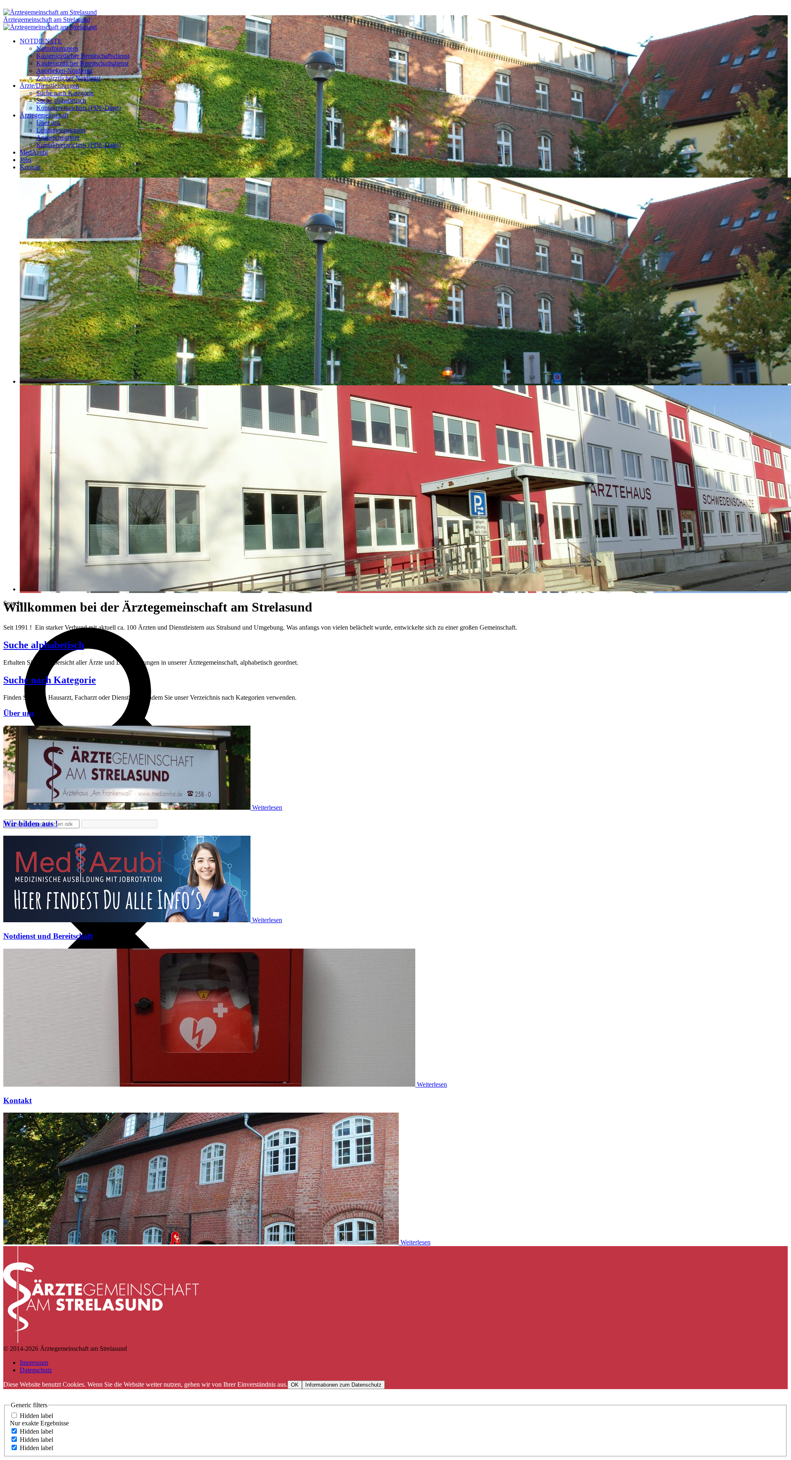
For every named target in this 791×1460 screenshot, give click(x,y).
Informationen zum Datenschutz (343, 1385)
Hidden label (36, 1415)
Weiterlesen (267, 807)
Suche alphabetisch (61, 100)
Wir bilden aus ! (30, 823)
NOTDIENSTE (41, 41)
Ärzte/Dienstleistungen (49, 85)
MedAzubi (34, 152)
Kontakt (30, 167)
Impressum (34, 1362)
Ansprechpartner (58, 137)
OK (295, 1385)
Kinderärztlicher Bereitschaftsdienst (82, 63)
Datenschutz (36, 1369)
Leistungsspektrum (60, 130)
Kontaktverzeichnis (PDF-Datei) (78, 107)
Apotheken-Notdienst (64, 70)
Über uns (48, 122)
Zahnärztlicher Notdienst (68, 78)
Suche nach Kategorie (65, 92)
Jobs (25, 159)
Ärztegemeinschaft (44, 115)
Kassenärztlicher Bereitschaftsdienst (82, 55)
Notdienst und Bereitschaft (48, 936)
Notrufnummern (57, 48)
